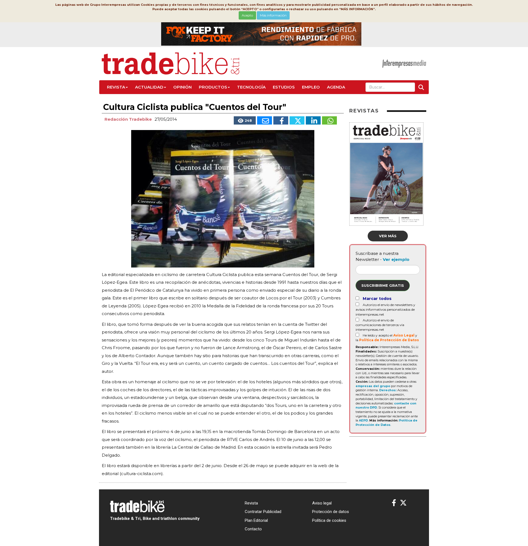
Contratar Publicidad (263, 511)
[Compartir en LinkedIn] (313, 120)
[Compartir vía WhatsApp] (329, 120)
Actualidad (149, 87)
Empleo (311, 87)
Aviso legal (322, 503)
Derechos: (388, 390)
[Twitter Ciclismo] (403, 503)
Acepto (247, 15)
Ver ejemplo (396, 259)
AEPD (363, 420)
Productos (213, 87)
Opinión (182, 87)
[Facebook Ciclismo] (394, 503)
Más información (273, 15)
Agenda (336, 87)
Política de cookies (329, 520)
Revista (116, 87)
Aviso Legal (403, 335)
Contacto (253, 528)
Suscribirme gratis (382, 285)
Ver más (388, 236)
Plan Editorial (256, 520)
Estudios (284, 87)
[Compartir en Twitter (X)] (297, 120)
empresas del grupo (373, 386)
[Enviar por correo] (264, 120)
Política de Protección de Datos (389, 340)
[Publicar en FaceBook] (280, 120)
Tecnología (251, 87)
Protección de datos (330, 511)
